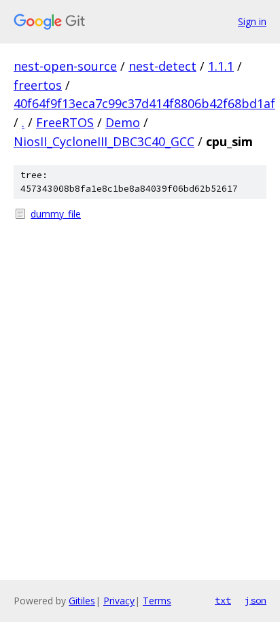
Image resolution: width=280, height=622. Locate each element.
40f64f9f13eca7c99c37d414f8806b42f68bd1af (144, 103)
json (255, 600)
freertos (38, 85)
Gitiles (82, 600)
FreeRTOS (65, 122)
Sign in (252, 21)
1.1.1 (221, 66)
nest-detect (162, 66)
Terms (157, 600)
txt (223, 600)
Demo (122, 122)
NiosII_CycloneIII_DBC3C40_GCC (104, 141)
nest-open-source (65, 66)
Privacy (119, 600)
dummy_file (56, 213)
